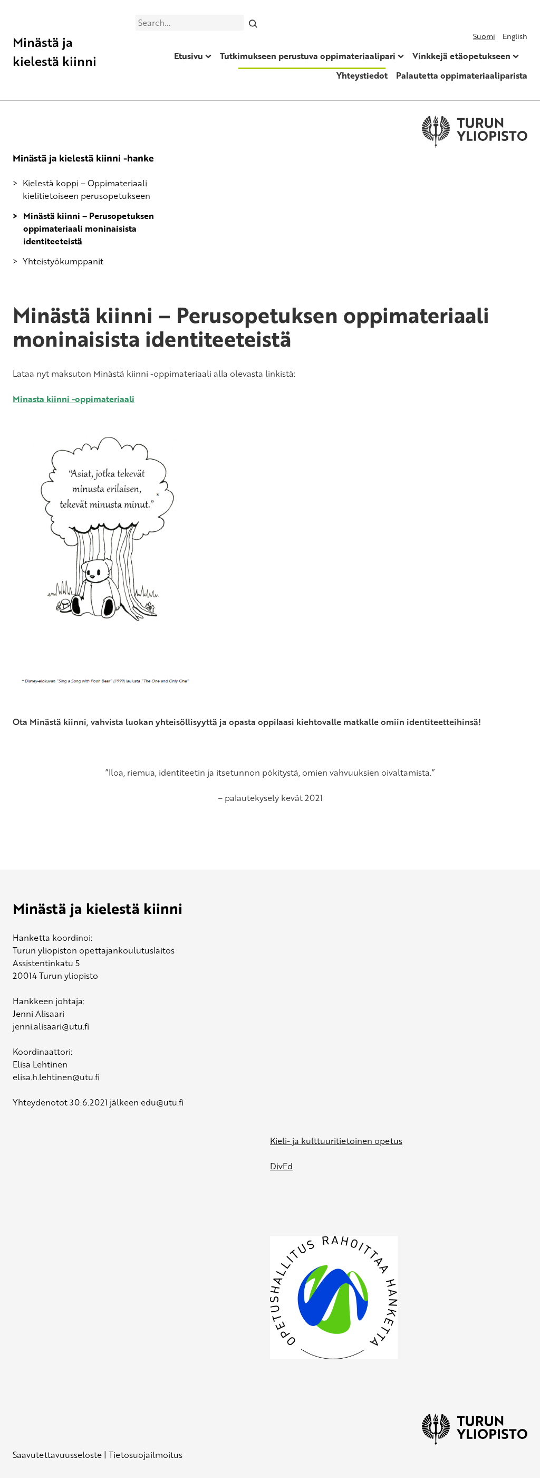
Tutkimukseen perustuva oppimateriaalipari (308, 56)
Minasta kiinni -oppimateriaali (73, 399)
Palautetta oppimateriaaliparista (461, 75)
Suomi (484, 36)
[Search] (253, 23)
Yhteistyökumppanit (63, 261)
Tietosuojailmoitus (145, 1454)
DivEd (281, 1166)
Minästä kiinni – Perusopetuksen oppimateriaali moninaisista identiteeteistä (88, 228)
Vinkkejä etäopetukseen (461, 56)
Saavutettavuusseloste (57, 1454)
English (515, 36)
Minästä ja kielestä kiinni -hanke (83, 158)
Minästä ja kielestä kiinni (55, 51)
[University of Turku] (474, 1442)
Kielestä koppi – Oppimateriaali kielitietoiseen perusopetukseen (86, 189)
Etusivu (188, 56)
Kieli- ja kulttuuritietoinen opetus (336, 1140)
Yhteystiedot (362, 75)
